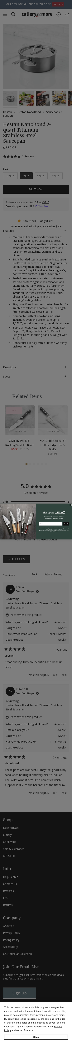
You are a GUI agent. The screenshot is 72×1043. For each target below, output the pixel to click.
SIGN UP (66, 523)
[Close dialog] (70, 505)
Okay (36, 1037)
